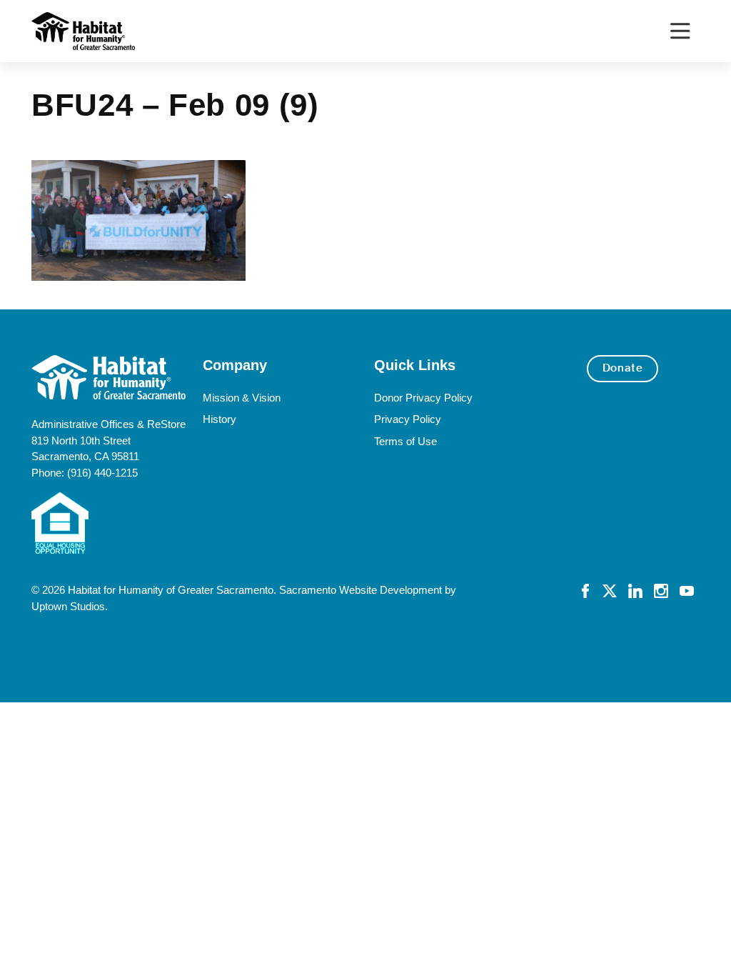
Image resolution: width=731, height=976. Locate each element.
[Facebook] (585, 590)
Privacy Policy (407, 419)
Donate (623, 368)
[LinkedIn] (635, 590)
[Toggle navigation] (680, 31)
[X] (609, 590)
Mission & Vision (242, 398)
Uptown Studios (68, 606)
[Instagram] (661, 590)
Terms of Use (405, 441)
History (219, 419)
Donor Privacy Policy (423, 398)
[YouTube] (687, 590)
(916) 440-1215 (102, 473)
